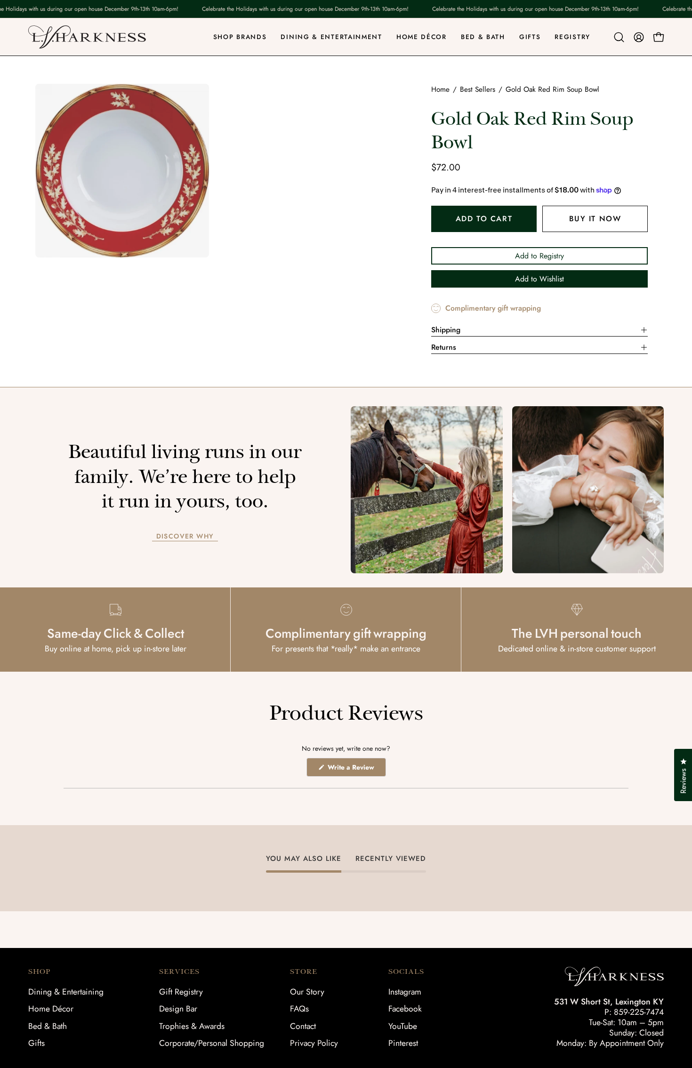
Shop (39, 971)
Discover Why (185, 536)
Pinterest (403, 1043)
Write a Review (356, 769)
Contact (303, 1026)
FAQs (299, 1009)
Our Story (307, 992)
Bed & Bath (47, 1026)
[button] (619, 37)
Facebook (405, 1009)
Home (440, 89)
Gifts (36, 1043)
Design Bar (178, 1009)
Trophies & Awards (192, 1026)
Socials (406, 971)
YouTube (402, 1026)
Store (303, 971)
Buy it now (595, 218)
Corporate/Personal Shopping (211, 1043)
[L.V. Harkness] (87, 36)
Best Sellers (477, 89)
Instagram (404, 992)
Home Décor (50, 1009)
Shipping (445, 329)
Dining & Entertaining (66, 992)
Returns (443, 347)
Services (179, 971)
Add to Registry (539, 255)
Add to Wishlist (539, 278)
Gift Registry (181, 992)
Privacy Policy (314, 1043)
